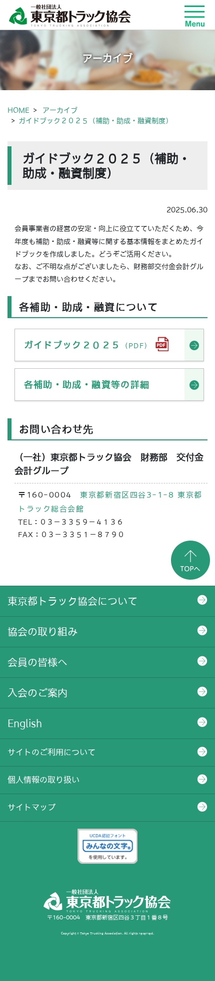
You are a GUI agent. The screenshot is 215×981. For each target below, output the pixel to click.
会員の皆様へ (38, 662)
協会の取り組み (43, 632)
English (25, 723)
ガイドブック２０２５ (88, 345)
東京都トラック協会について (73, 601)
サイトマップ (32, 807)
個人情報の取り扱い (44, 780)
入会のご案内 (38, 693)
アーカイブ (60, 110)
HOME (19, 110)
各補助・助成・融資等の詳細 (87, 384)
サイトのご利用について (52, 752)
